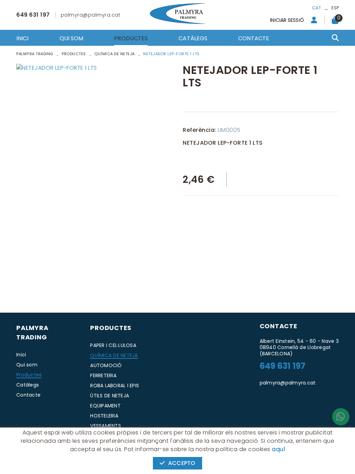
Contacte (28, 394)
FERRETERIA (103, 375)
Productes (74, 54)
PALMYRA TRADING (34, 54)
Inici (21, 354)
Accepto (181, 463)
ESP (335, 8)
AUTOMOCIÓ (106, 365)
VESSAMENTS (105, 425)
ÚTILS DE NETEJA (109, 395)
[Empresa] (177, 13)
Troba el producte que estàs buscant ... (302, 41)
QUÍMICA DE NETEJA (114, 355)
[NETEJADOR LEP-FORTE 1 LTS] (94, 68)
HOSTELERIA (104, 415)
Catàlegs (27, 384)
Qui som (26, 364)
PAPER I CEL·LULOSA (113, 345)
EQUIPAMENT (105, 405)
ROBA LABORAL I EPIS (114, 385)
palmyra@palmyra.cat (91, 14)
